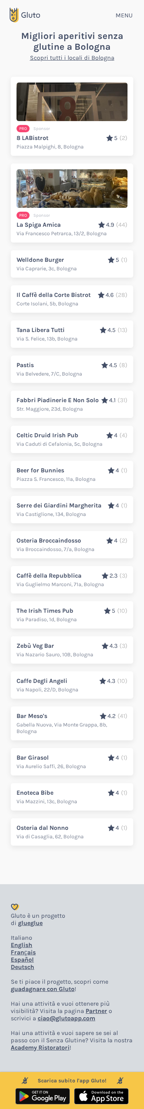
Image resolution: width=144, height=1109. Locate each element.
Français (23, 952)
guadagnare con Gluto (42, 989)
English (21, 945)
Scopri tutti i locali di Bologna (72, 57)
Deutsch (22, 967)
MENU (124, 15)
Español (22, 959)
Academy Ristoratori (40, 1047)
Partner (96, 1011)
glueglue (30, 923)
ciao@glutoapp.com (66, 1018)
